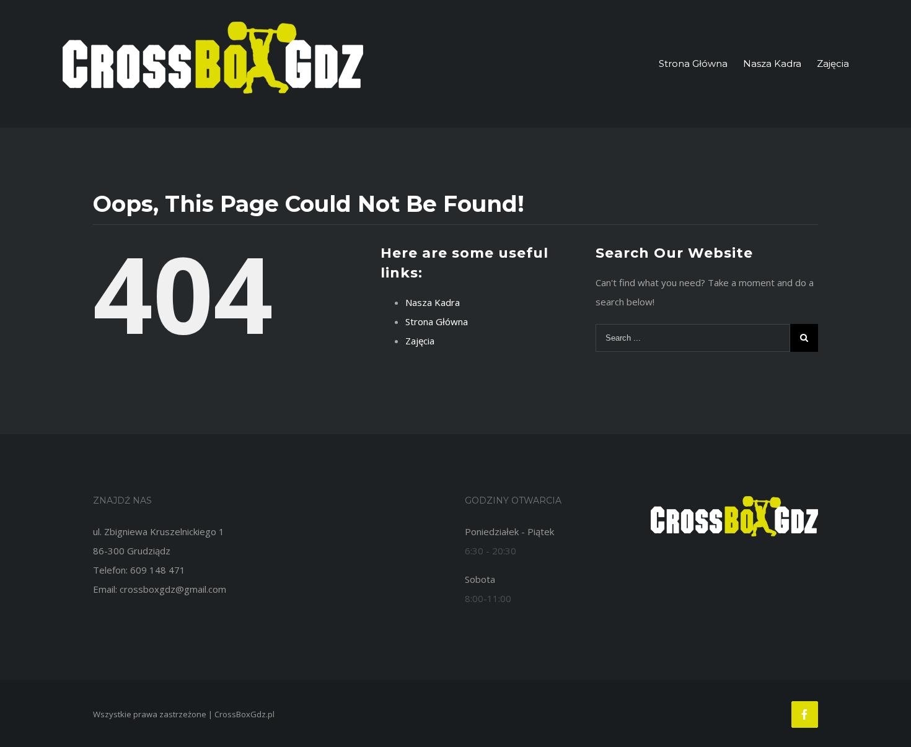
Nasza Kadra (432, 302)
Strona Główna (436, 321)
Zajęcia (419, 340)
